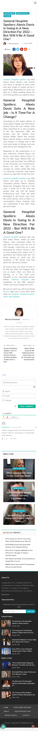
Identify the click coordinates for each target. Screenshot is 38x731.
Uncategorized (9, 13)
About (6, 711)
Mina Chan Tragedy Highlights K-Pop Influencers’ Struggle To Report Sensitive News (19, 552)
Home (6, 707)
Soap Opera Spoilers (22, 707)
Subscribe (30, 611)
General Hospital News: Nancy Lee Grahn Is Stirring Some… (19, 518)
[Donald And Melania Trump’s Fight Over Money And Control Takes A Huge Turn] (6, 642)
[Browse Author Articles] (19, 312)
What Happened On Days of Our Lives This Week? (19, 474)
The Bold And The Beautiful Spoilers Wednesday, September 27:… (23, 683)
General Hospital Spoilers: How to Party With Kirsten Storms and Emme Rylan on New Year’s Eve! (10, 355)
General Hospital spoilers (14, 79)
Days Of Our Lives (19, 468)
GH (7, 291)
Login (4, 375)
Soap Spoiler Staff (23, 711)
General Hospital (23, 13)
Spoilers (7, 16)
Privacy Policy (11, 715)
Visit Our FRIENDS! (12, 533)
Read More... (6, 594)
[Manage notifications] (33, 726)
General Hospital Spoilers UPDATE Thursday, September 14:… (19, 495)
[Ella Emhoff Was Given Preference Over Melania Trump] (6, 674)
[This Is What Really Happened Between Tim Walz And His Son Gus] (6, 665)
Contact (26, 715)
